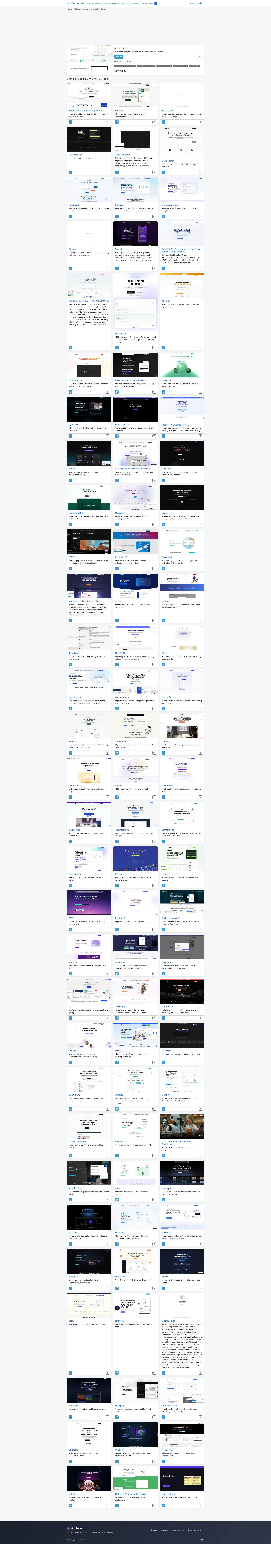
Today (152, 3)
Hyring (165, 874)
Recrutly (119, 204)
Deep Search (168, 160)
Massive (119, 874)
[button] (201, 3)
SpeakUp (119, 249)
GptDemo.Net (75, 3)
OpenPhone (74, 1094)
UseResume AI (122, 697)
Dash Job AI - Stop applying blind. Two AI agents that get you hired (181, 250)
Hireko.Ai (166, 380)
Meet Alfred (74, 829)
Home (69, 9)
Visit (118, 56)
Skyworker (167, 557)
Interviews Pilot (169, 1405)
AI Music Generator (94, 3)
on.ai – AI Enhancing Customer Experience (177, 1143)
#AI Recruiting (194, 66)
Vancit (72, 468)
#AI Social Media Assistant (146, 66)
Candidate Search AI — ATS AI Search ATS (89, 300)
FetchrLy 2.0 (167, 110)
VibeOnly (166, 468)
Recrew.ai (166, 1232)
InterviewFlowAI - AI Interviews (130, 380)
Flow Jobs (119, 1405)
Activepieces (75, 874)
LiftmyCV (119, 1320)
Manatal (119, 1050)
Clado (164, 653)
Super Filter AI (169, 1494)
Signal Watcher (122, 424)
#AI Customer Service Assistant (125, 66)
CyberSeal (73, 424)
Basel (117, 1188)
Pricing (144, 3)
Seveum (72, 741)
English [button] (193, 3)
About (155, 1530)
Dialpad (72, 1050)
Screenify (166, 697)
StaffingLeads (75, 154)
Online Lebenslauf (170, 918)
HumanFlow (121, 333)
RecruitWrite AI (76, 1188)
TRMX (71, 918)
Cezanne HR (121, 557)
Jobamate (73, 1276)
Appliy (165, 1276)
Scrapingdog (168, 829)
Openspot (166, 1188)
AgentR (118, 785)
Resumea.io (167, 785)
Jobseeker (73, 1405)
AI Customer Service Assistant (86, 9)
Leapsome (167, 962)
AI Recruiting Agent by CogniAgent (85, 110)
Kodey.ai (166, 300)
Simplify (119, 1094)
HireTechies (121, 1276)
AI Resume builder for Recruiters (84, 601)
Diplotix (72, 249)
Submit (136, 3)
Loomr (165, 512)
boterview (73, 1494)
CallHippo (120, 1006)
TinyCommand (76, 380)
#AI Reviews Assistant (164, 66)
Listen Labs (74, 785)
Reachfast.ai (121, 1141)
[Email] (202, 1540)
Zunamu (166, 741)
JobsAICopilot (168, 1320)
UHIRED (119, 1449)
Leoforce (166, 601)
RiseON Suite (168, 1449)
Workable (120, 110)
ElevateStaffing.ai (170, 204)
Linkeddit (73, 1449)
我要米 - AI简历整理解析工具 (175, 424)
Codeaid (119, 601)
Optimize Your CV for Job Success (131, 1494)
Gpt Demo (77, 1528)
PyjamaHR (120, 918)
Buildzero (166, 1050)
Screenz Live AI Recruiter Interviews (132, 468)
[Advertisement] (130, 27)
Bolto (71, 1320)
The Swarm (167, 1006)
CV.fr (71, 1006)
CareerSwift (121, 741)
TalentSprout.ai (76, 512)
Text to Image (126, 3)
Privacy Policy (179, 1530)
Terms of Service (196, 1530)
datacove (73, 1232)
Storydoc (73, 962)
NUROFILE (120, 653)
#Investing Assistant (180, 66)
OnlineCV (119, 962)
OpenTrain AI (75, 697)
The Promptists (122, 154)
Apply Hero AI (122, 829)
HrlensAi (119, 1232)
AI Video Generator (111, 3)
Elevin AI (166, 1094)
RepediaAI (74, 653)
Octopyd (119, 512)
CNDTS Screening (77, 1141)
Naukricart (74, 204)
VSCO (71, 557)
